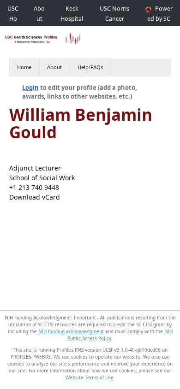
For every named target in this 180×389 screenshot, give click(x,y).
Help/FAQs (90, 67)
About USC (39, 19)
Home (24, 67)
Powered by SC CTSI (160, 19)
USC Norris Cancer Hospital (114, 19)
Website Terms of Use (90, 377)
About (54, 67)
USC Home (12, 19)
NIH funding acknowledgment (71, 331)
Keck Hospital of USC (71, 19)
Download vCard (34, 197)
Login (30, 87)
